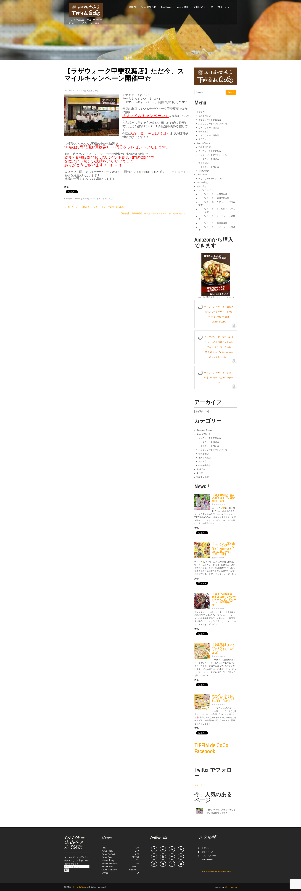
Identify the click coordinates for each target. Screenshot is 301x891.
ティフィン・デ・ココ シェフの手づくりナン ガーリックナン (218, 377)
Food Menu (166, 7)
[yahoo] (172, 864)
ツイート (198, 785)
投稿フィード (207, 852)
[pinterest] (181, 849)
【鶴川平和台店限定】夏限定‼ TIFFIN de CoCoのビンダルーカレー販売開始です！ (224, 600)
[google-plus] (172, 856)
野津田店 (202, 461)
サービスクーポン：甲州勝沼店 (212, 223)
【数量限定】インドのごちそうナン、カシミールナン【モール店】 (223, 648)
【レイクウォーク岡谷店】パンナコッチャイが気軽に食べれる (94, 207)
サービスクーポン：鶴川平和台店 (213, 198)
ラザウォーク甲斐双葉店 (101, 198)
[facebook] (154, 849)
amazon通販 (183, 7)
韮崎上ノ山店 (202, 477)
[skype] (163, 864)
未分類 (199, 473)
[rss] (154, 856)
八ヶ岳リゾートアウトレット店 (212, 123)
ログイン (205, 848)
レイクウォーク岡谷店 (208, 135)
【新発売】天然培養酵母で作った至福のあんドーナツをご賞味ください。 (155, 213)
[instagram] (181, 856)
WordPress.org (207, 859)
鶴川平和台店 (204, 116)
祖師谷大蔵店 (204, 457)
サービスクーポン (220, 7)
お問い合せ (200, 7)
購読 (67, 870)
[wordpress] (154, 864)
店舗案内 (131, 7)
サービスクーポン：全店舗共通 (212, 194)
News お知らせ (148, 7)
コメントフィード (209, 856)
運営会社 (202, 139)
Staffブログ (203, 171)
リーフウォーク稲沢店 (208, 127)
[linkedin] (172, 849)
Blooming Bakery (204, 430)
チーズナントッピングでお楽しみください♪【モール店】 (223, 698)
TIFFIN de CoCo (78, 887)
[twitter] (163, 849)
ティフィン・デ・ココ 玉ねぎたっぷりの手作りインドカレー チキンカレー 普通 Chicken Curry (218, 314)
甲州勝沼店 (203, 131)
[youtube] (163, 856)
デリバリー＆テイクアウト (210, 178)
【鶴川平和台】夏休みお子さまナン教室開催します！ (223, 498)
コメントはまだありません (88, 90)
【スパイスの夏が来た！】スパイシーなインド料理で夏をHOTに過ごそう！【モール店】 (223, 549)
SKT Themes (231, 887)
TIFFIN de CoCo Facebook (211, 748)
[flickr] (181, 864)
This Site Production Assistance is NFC (217, 871)
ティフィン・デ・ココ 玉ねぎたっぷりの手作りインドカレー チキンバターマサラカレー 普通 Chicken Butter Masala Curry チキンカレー (218, 347)
